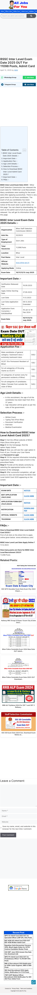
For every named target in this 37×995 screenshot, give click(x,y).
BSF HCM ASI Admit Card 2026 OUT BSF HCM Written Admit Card (17, 941)
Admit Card (24, 11)
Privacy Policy (15, 988)
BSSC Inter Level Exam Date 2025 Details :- (12, 154)
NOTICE (27, 503)
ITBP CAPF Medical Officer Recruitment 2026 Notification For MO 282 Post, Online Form (18, 977)
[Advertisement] (18, 38)
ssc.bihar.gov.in (23, 263)
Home (2, 11)
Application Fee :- (10, 161)
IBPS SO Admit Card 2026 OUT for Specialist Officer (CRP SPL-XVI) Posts (18, 937)
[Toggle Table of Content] (23, 150)
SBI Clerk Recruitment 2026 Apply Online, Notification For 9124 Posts (17, 971)
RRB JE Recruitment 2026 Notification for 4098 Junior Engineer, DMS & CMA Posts (18, 965)
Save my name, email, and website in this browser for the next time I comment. (19, 827)
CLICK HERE (29, 496)
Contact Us (8, 988)
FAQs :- (6, 180)
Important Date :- (10, 158)
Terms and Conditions (26, 988)
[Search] (31, 16)
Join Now (30, 77)
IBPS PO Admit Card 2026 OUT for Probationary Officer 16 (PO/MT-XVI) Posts (18, 959)
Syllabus (31, 11)
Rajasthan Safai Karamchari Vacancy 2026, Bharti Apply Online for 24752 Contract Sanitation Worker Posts (18, 947)
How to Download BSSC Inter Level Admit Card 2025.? (12, 171)
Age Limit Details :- (11, 164)
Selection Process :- (11, 166)
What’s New (8, 11)
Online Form (16, 11)
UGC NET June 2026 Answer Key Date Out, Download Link (18, 953)
